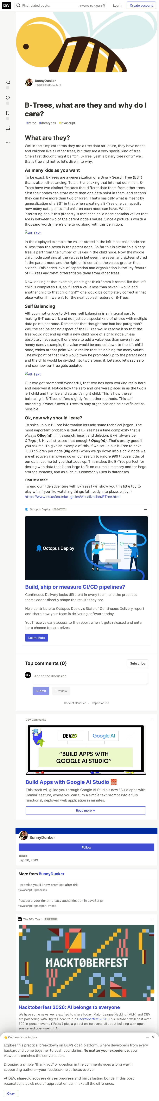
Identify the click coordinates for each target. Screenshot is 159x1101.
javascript (67, 123)
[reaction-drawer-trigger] (8, 84)
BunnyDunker (45, 81)
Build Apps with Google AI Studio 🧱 (71, 782)
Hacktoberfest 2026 (92, 1019)
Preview (61, 691)
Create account (141, 5)
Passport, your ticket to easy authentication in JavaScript (60, 903)
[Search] (18, 5)
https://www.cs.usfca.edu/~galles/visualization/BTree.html (72, 497)
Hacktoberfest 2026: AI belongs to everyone (69, 1007)
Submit (41, 691)
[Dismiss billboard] (153, 1037)
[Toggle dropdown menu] (145, 509)
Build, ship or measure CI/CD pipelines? (75, 587)
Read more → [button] (85, 810)
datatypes (47, 123)
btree (31, 123)
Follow (86, 847)
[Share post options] (8, 142)
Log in (117, 5)
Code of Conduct (75, 703)
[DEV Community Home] (6, 5)
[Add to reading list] (8, 115)
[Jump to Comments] (8, 100)
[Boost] (8, 128)
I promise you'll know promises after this (48, 887)
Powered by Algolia (91, 5)
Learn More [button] (36, 638)
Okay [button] (11, 1093)
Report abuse (100, 703)
